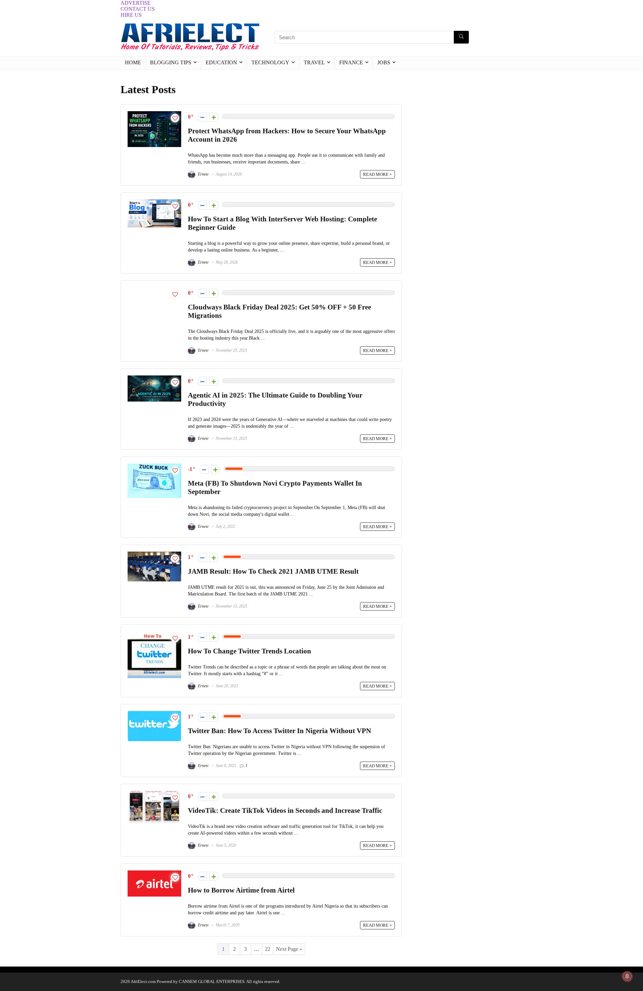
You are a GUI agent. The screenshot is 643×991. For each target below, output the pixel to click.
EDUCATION (221, 62)
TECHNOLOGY (270, 62)
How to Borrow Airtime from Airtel (241, 890)
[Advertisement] (466, 123)
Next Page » (289, 949)
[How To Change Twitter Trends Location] (154, 634)
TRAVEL (314, 62)
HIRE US (131, 15)
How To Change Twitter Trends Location (249, 651)
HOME (133, 62)
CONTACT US (138, 9)
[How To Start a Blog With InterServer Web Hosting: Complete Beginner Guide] (154, 202)
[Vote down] (202, 117)
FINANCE (351, 62)
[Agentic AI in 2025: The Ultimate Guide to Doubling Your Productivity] (154, 378)
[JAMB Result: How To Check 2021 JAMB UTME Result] (154, 554)
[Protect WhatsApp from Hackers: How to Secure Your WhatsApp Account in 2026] (154, 114)
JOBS (383, 62)
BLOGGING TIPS (170, 62)
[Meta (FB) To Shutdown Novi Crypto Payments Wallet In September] (154, 466)
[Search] (461, 37)
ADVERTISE (136, 3)
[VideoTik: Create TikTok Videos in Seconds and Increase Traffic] (154, 793)
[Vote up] (213, 117)
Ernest (202, 174)
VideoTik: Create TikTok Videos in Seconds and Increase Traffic (285, 810)
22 (267, 949)
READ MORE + (377, 174)
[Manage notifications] (627, 976)
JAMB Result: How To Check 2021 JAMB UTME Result (273, 571)
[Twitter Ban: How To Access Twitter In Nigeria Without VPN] (154, 714)
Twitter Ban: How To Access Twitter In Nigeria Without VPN (279, 730)
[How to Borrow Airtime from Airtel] (154, 873)
